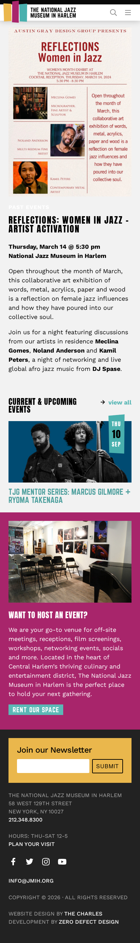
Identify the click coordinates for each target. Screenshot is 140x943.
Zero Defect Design (89, 922)
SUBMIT (107, 766)
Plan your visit (31, 844)
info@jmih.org (31, 881)
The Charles (83, 913)
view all (120, 402)
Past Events (28, 207)
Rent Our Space (36, 710)
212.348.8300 (25, 819)
